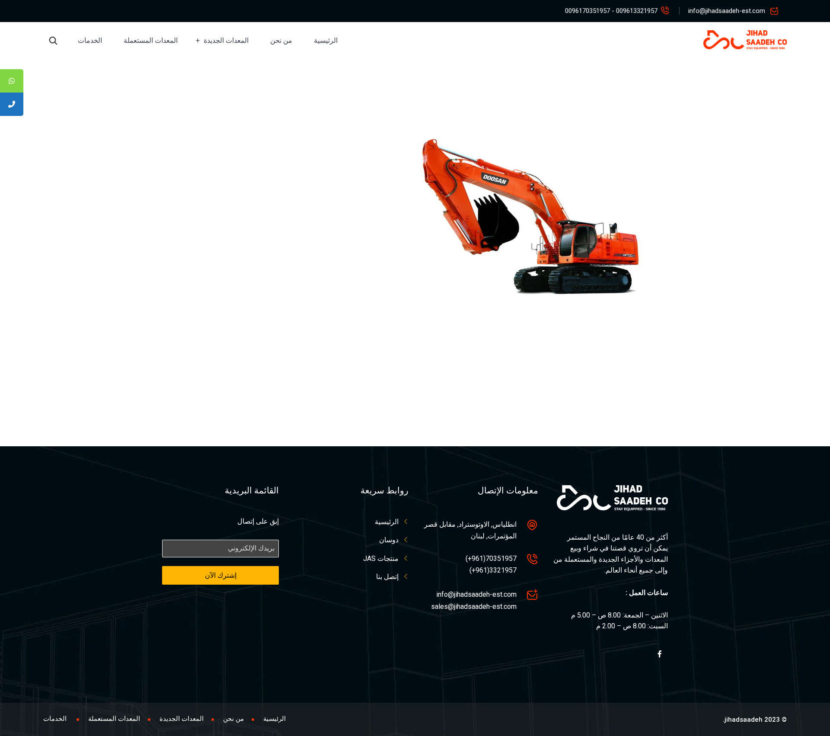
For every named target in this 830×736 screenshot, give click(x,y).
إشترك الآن (220, 575)
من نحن (281, 40)
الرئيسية (326, 40)
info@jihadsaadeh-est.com (726, 11)
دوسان (389, 540)
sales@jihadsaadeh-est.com (474, 606)
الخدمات (90, 40)
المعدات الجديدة (226, 40)
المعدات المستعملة (151, 40)
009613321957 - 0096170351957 (611, 11)
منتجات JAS (381, 558)
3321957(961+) (493, 570)
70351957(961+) (491, 558)
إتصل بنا (387, 577)
